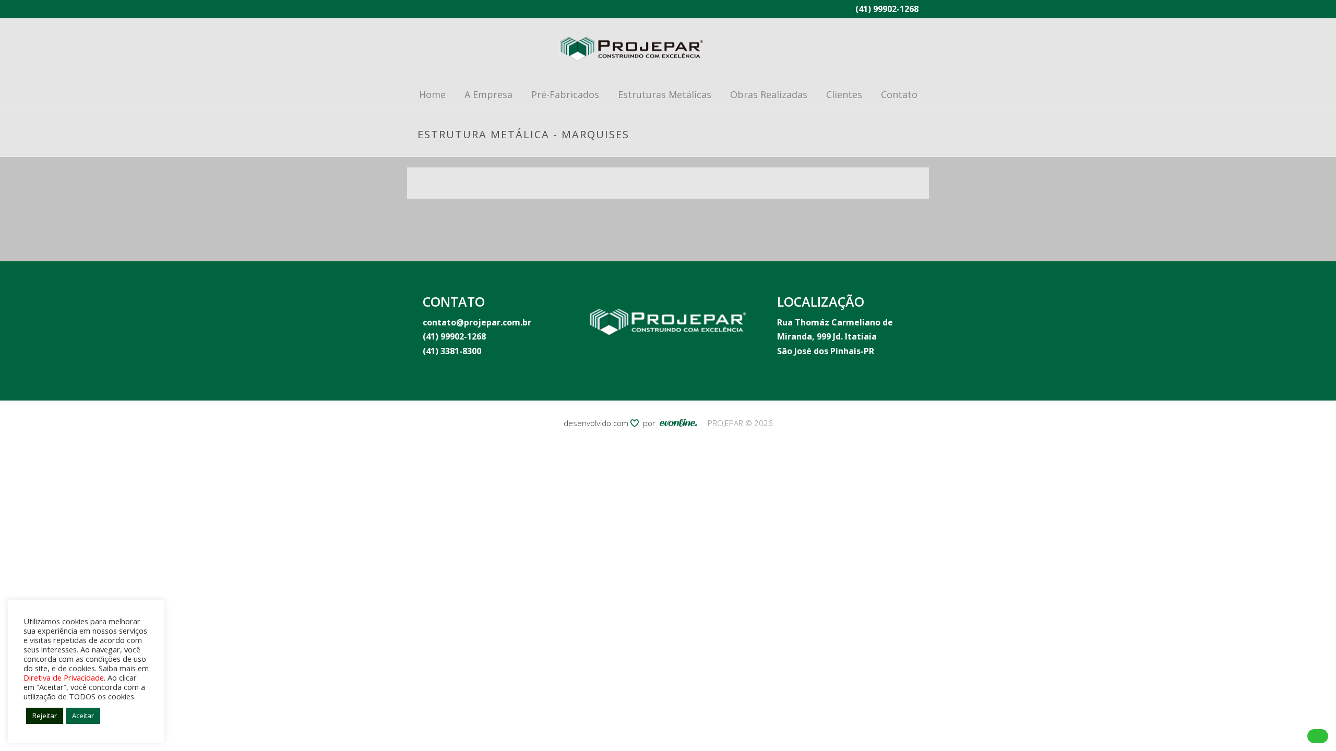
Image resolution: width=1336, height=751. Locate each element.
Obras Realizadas (768, 94)
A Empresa (488, 94)
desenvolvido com (597, 423)
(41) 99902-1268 (886, 9)
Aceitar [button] (83, 715)
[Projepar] (631, 49)
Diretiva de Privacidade (63, 677)
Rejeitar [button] (44, 715)
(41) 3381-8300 (452, 351)
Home (432, 94)
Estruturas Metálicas (664, 94)
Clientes (844, 94)
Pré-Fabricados (565, 94)
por (651, 423)
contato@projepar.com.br (477, 322)
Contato (899, 94)
